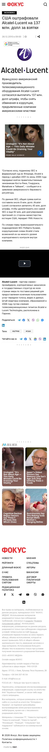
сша (29, 331)
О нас (5, 572)
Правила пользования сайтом (10, 580)
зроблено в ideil (10, 747)
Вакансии (32, 572)
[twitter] (12, 594)
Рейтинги (7, 563)
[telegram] (20, 594)
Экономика (9, 13)
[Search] (45, 4)
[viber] (35, 594)
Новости (7, 558)
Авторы (31, 567)
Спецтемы (33, 563)
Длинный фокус (11, 567)
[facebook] (5, 594)
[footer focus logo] (14, 550)
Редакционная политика (11, 588)
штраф (16, 331)
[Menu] (3, 4)
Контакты (7, 742)
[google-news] (43, 594)
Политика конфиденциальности (18, 739)
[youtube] (28, 594)
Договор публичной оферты (33, 580)
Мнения (31, 558)
